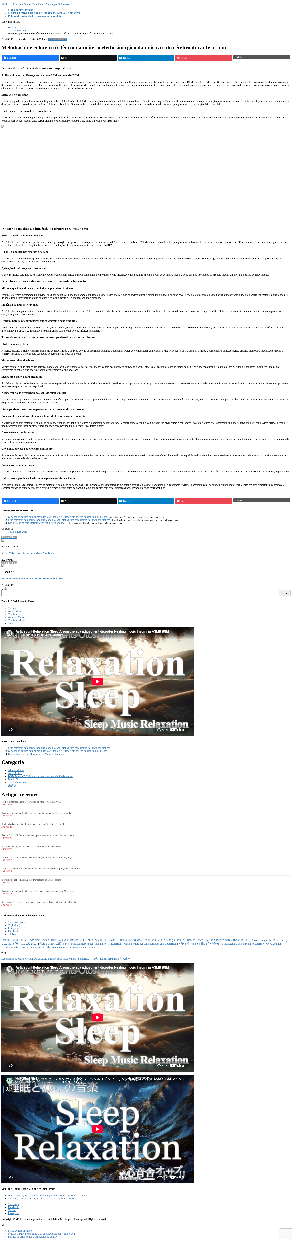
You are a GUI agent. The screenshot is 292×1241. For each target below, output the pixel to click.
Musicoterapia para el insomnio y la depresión (71, 947)
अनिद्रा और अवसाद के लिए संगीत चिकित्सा (199, 943)
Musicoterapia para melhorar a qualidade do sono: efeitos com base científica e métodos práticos (59, 519)
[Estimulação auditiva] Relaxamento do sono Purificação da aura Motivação (37, 891)
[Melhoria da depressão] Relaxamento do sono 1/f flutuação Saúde (33, 824)
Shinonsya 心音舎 (88, 958)
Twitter (12, 1210)
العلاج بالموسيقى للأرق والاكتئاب (19, 943)
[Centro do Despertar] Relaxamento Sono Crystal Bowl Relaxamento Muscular (39, 902)
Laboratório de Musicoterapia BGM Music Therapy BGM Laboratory (38, 958)
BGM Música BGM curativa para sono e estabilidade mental (40, 776)
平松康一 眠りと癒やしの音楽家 (20, 940)
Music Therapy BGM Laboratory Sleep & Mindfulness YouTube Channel (47, 1195)
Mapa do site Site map (20, 1230)
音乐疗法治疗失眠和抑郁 (54, 943)
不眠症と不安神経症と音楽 (134, 940)
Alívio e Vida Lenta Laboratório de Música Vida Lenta (27, 553)
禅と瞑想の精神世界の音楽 (227, 940)
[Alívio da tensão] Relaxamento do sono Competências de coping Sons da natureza (40, 868)
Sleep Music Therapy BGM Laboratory (266, 940)
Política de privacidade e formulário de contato (33, 1236)
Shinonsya (13, 1204)
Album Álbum (16, 770)
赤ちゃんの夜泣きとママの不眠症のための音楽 (180, 940)
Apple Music (15, 611)
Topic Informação (57, 39)
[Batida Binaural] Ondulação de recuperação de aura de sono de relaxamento (37, 835)
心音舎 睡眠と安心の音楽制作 (60, 940)
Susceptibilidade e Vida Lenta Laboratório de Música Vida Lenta (32, 578)
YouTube (13, 614)
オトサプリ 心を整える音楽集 (98, 940)
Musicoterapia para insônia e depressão (243, 943)
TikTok (12, 934)
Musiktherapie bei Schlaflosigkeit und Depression (150, 943)
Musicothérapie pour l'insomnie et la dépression (96, 943)
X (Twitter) (14, 925)
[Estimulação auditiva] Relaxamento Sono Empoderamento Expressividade (37, 813)
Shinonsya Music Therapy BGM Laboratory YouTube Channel (42, 1198)
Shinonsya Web (16, 922)
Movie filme (14, 779)
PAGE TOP (282, 1200)
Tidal (11, 623)
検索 (4, 588)
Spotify (12, 607)
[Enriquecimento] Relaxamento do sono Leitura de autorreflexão (32, 846)
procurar (285, 593)
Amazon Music (16, 617)
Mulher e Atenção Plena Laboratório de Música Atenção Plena (31, 802)
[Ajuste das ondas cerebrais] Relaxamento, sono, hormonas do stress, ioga (36, 857)
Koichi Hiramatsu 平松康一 (115, 958)
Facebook (13, 931)
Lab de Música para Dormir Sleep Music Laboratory (36, 522)
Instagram (13, 928)
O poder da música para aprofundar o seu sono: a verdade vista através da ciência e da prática (57, 516)
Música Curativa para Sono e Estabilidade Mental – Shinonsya (41, 1233)
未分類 (12, 785)
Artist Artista (15, 773)
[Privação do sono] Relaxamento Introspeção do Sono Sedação (31, 880)
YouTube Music (16, 620)
